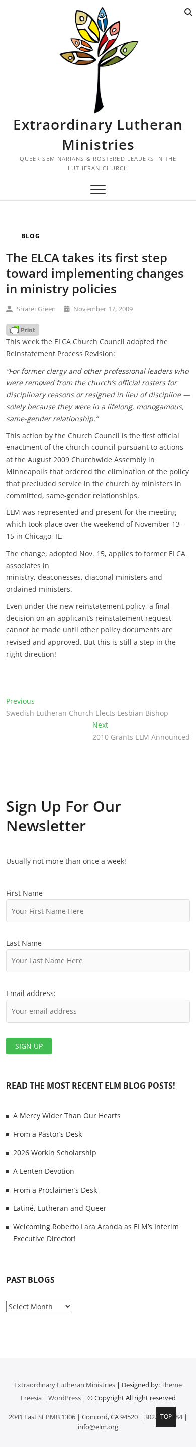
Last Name (24, 943)
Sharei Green (35, 308)
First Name (24, 893)
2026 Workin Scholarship (54, 1152)
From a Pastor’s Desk (47, 1134)
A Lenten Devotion (43, 1171)
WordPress (64, 1397)
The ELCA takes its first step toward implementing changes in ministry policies (95, 273)
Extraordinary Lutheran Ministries (98, 134)
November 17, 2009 (102, 308)
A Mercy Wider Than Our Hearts (67, 1115)
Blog (30, 236)
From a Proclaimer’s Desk (55, 1190)
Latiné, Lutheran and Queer (60, 1208)
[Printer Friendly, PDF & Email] (22, 329)
